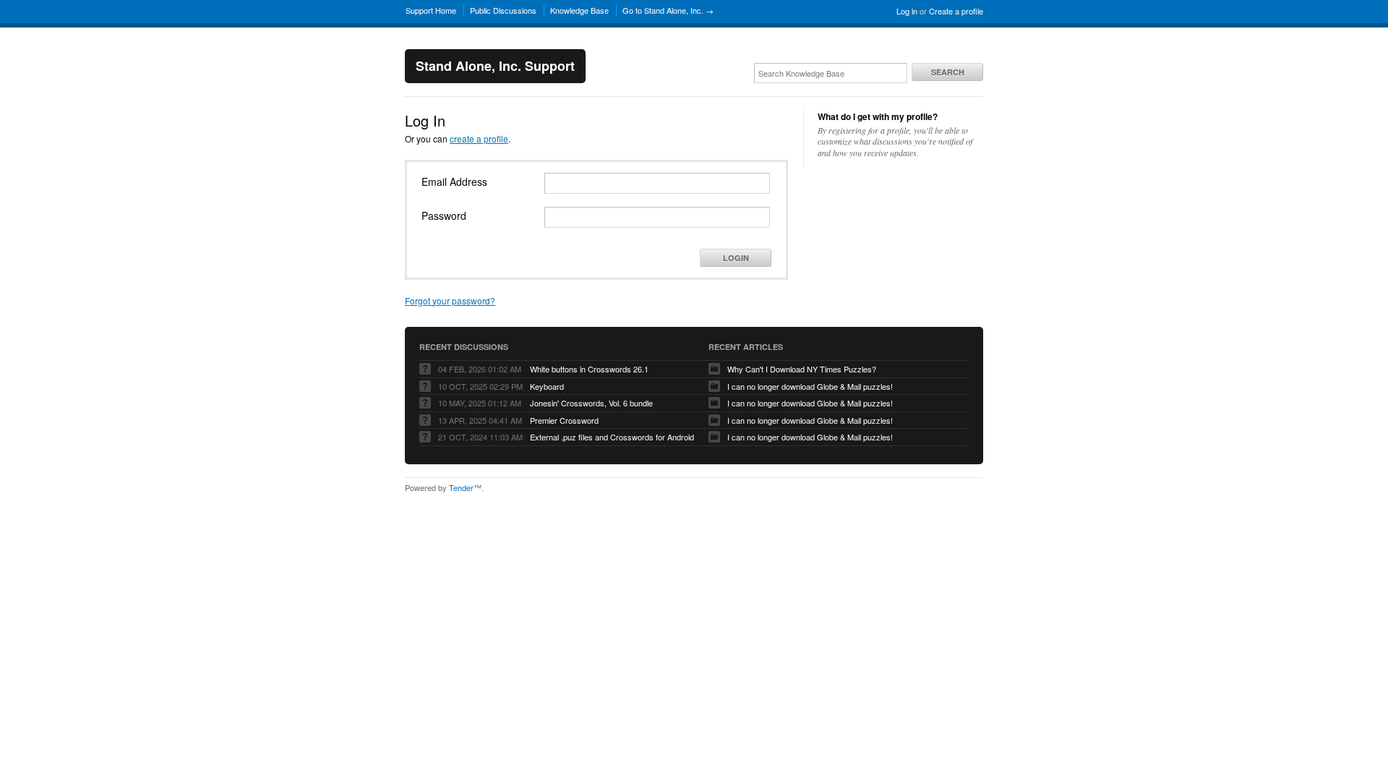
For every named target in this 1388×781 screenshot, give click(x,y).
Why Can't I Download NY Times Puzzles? (801, 369)
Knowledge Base (579, 10)
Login (736, 257)
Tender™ (465, 487)
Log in (906, 11)
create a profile (479, 138)
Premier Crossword (564, 420)
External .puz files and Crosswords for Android (612, 437)
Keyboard (547, 386)
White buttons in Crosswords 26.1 (589, 369)
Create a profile (956, 11)
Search (947, 72)
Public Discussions (503, 10)
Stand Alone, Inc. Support (495, 65)
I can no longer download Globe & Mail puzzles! (810, 386)
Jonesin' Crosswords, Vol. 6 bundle (591, 403)
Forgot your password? (450, 300)
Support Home (431, 10)
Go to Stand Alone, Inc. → (668, 10)
